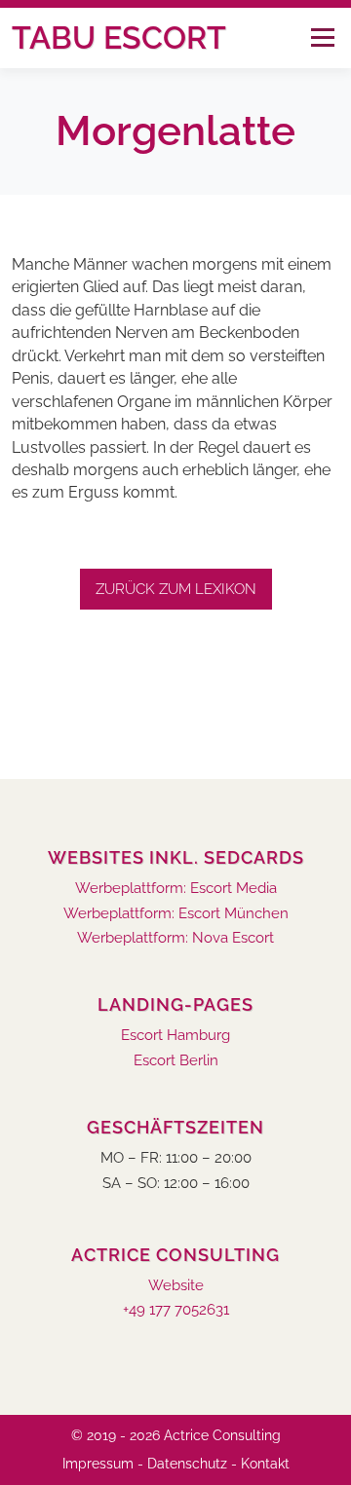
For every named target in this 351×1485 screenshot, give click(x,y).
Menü (322, 37)
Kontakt (265, 1463)
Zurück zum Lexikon (176, 589)
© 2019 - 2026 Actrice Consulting (176, 1435)
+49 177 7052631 (176, 1310)
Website (176, 1286)
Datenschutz (187, 1463)
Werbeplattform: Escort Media (176, 888)
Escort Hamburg (175, 1035)
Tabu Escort (119, 37)
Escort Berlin (176, 1061)
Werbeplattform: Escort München (176, 914)
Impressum (98, 1463)
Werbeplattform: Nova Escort (175, 938)
